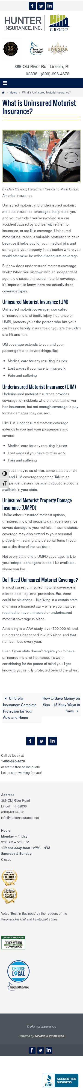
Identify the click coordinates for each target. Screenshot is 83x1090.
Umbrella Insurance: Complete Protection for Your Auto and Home (19, 708)
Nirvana (40, 1035)
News (13, 92)
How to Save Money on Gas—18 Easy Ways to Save (61, 704)
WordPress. (57, 1035)
